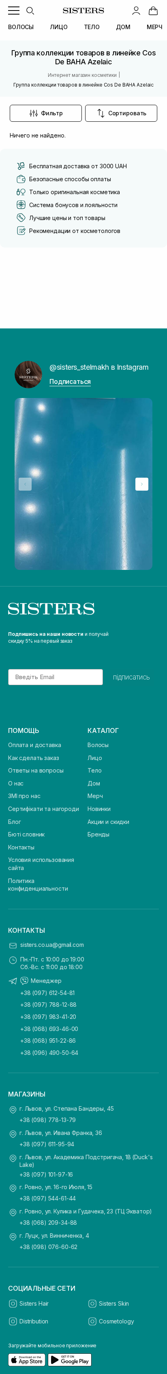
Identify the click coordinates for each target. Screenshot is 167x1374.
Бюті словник (26, 834)
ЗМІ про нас (24, 795)
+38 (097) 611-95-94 (46, 1144)
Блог (14, 821)
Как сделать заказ (33, 757)
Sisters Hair (34, 1303)
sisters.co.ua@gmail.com (52, 944)
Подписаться (70, 381)
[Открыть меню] (13, 10)
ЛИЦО (58, 26)
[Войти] (136, 10)
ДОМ (123, 26)
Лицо (95, 757)
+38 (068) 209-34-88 (48, 1222)
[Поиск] (30, 10)
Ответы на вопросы (36, 770)
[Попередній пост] (25, 484)
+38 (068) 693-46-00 (49, 1028)
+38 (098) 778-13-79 (47, 1119)
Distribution (33, 1321)
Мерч (95, 795)
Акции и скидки (108, 821)
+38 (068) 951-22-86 (48, 1040)
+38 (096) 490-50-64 (49, 1052)
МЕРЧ (155, 26)
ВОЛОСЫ (21, 26)
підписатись (131, 677)
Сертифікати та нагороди (43, 808)
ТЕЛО (92, 26)
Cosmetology (116, 1321)
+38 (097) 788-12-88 (48, 1004)
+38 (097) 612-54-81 (47, 992)
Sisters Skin (114, 1303)
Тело (94, 770)
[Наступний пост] (141, 484)
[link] (153, 10)
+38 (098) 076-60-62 (48, 1246)
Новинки (99, 808)
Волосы (98, 744)
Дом (94, 783)
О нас (16, 783)
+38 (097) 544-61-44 (47, 1198)
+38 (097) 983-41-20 (48, 1016)
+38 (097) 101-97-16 (46, 1174)
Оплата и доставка (34, 744)
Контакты (21, 847)
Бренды (98, 834)
